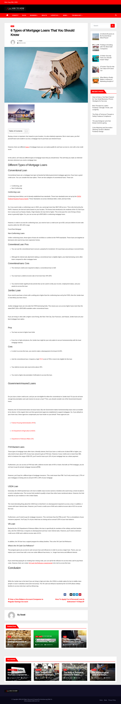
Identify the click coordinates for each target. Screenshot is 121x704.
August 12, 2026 (14, 678)
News (65, 15)
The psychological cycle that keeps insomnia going (100, 674)
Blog (24, 15)
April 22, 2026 (98, 678)
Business (33, 15)
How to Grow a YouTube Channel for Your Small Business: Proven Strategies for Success (103, 99)
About (105, 700)
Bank (12, 26)
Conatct (15, 15)
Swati (20, 40)
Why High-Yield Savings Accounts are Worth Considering (18, 641)
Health (44, 15)
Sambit (76, 644)
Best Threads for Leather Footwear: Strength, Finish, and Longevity (102, 107)
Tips (65, 669)
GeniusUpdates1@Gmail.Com (32, 701)
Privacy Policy (112, 700)
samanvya (21, 644)
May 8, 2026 (41, 678)
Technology (77, 15)
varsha (25, 678)
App (37, 636)
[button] (116, 15)
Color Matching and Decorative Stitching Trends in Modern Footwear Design (102, 129)
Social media (11, 669)
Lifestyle (54, 15)
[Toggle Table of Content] (25, 131)
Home (101, 700)
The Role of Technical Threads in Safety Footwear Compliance (74, 674)
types (27, 147)
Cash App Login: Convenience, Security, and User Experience (45, 641)
